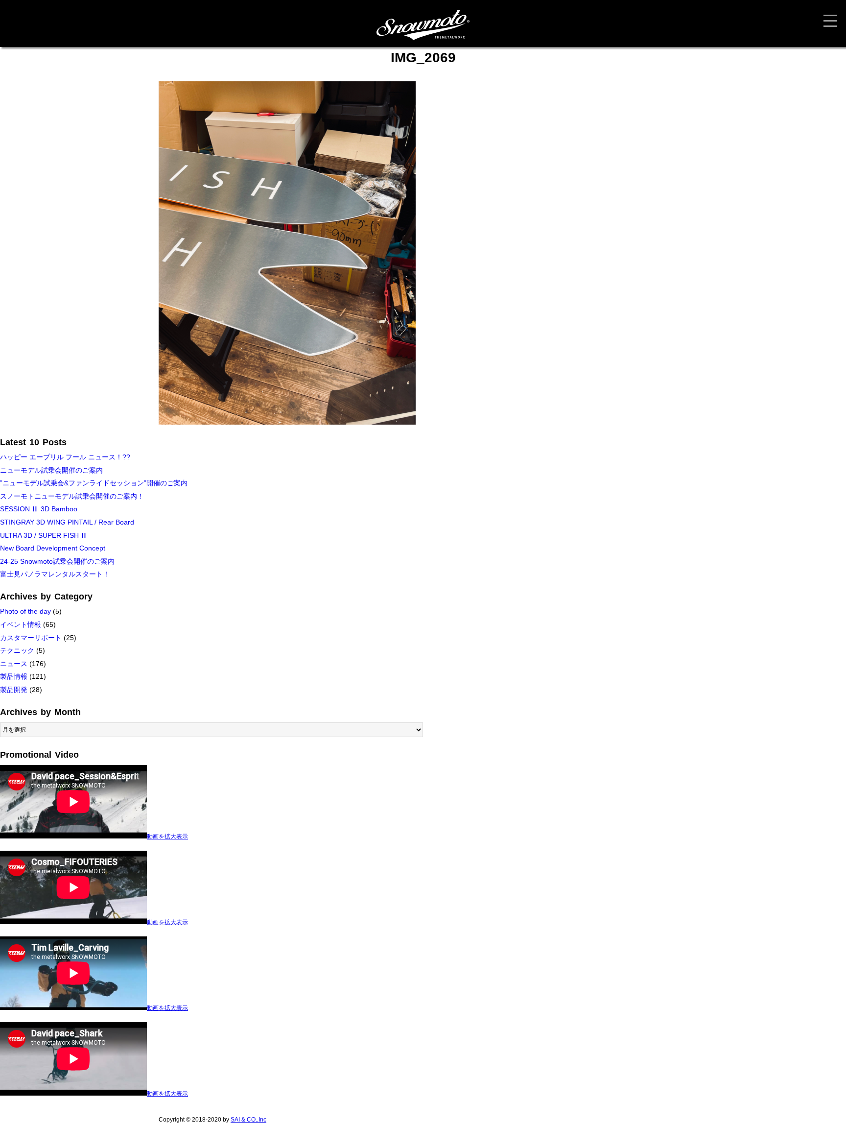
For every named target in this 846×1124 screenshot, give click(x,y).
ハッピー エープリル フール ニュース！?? (65, 457)
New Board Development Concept (52, 548)
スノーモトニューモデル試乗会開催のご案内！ (72, 496)
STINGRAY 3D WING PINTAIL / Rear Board (67, 522)
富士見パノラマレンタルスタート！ (55, 574)
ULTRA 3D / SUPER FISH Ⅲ (44, 535)
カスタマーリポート (31, 638)
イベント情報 (20, 624)
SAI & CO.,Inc (248, 1119)
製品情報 (13, 676)
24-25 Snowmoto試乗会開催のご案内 (57, 561)
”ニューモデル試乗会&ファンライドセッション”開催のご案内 (94, 483)
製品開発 (13, 690)
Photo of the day (25, 611)
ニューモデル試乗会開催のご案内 (51, 470)
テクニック (17, 650)
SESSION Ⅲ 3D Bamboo (38, 509)
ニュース (13, 664)
